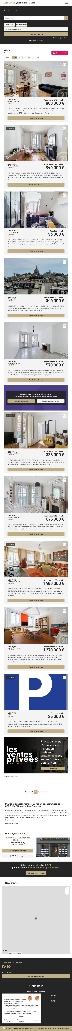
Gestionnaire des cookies (61, 1028)
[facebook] (4, 966)
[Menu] (66, 2)
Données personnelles (43, 1028)
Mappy (19, 953)
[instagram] (8, 966)
